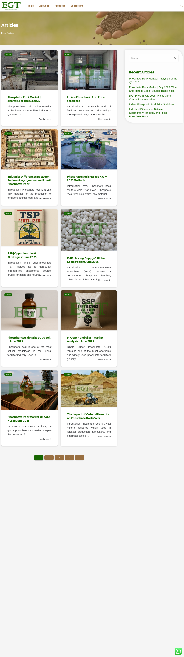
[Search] (181, 5)
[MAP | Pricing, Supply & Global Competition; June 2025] (89, 248)
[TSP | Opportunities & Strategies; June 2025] (29, 248)
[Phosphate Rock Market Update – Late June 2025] (29, 408)
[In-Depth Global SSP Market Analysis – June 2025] (89, 328)
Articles (9, 25)
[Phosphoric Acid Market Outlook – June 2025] (29, 328)
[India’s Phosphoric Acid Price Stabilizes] (89, 88)
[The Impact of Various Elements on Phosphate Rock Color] (89, 408)
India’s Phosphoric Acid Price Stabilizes (151, 104)
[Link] (11, 5)
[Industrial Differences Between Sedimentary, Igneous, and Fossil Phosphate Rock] (29, 167)
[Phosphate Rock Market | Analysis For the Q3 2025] (29, 88)
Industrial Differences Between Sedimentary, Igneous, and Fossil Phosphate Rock (148, 113)
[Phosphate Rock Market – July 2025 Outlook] (89, 167)
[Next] (79, 457)
